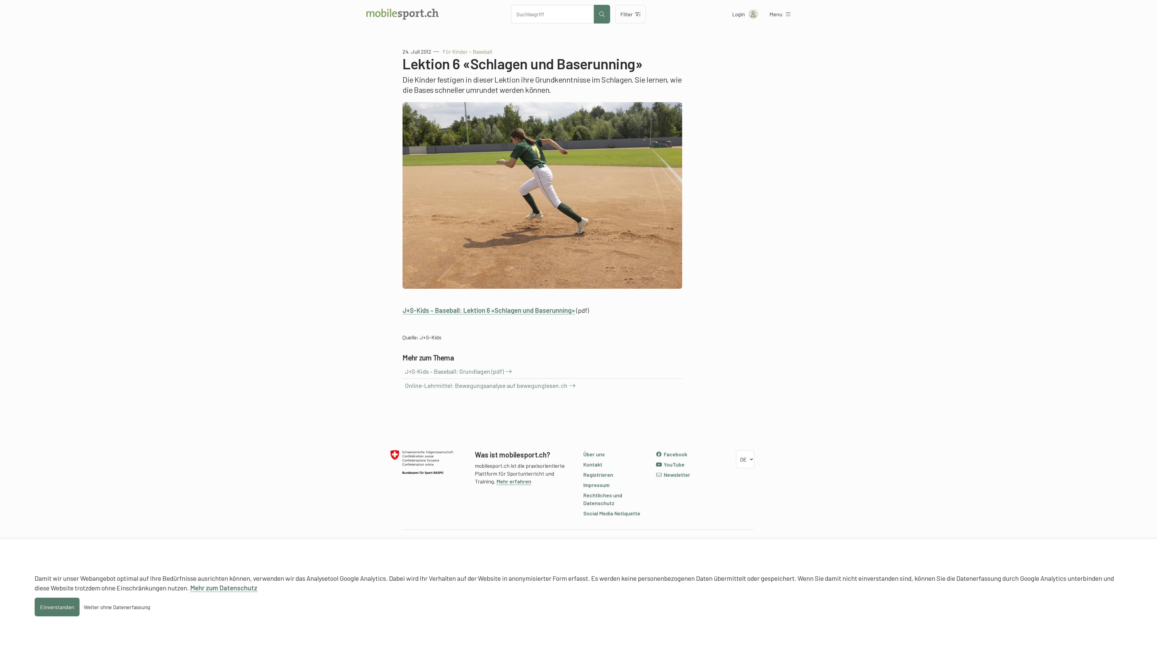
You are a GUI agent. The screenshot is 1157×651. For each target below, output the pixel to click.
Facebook (675, 454)
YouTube (674, 464)
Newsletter (676, 474)
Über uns (594, 454)
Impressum (596, 485)
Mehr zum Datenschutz (223, 588)
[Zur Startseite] (402, 14)
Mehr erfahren (514, 481)
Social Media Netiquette (611, 513)
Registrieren (598, 474)
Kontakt (592, 464)
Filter (626, 14)
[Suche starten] (602, 14)
